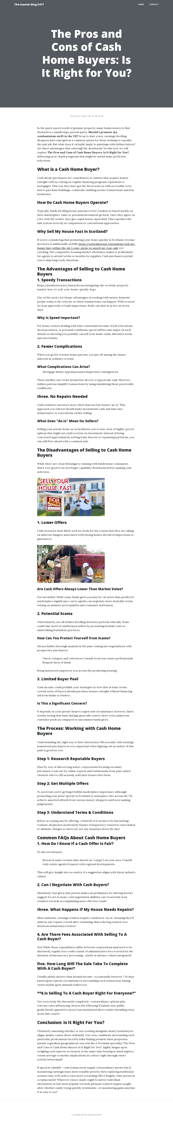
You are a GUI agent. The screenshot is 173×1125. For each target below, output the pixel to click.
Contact (154, 4)
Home (141, 4)
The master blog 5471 (29, 4)
